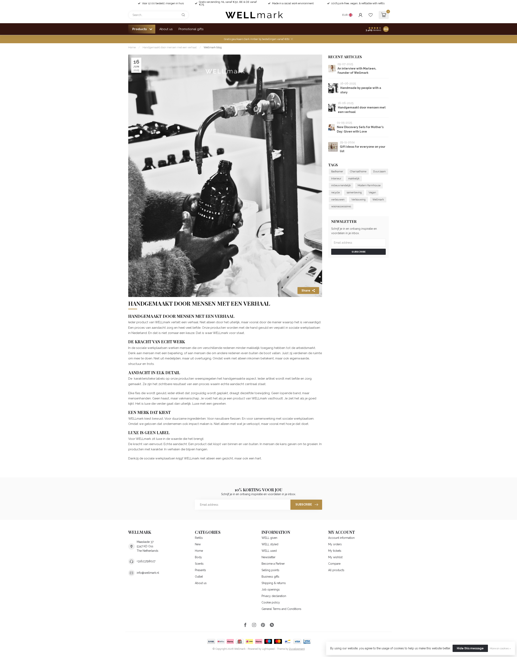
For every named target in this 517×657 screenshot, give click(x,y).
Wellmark (378, 199)
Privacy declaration (274, 596)
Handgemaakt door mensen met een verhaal (170, 47)
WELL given (269, 537)
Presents (200, 570)
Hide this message (470, 648)
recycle (335, 192)
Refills (199, 537)
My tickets (334, 550)
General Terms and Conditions (281, 609)
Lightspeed (268, 648)
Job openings (271, 589)
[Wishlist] (371, 15)
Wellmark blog (213, 47)
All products (336, 570)
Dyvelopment (297, 648)
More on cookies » (500, 648)
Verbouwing (358, 199)
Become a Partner (273, 563)
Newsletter (268, 557)
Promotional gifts (191, 29)
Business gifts (270, 576)
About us (166, 29)
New (198, 544)
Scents (199, 563)
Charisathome (358, 171)
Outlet (199, 576)
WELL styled (270, 544)
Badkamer (337, 171)
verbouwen (338, 199)
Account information (341, 537)
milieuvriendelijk (341, 185)
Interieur (336, 178)
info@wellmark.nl (148, 572)
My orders (335, 544)
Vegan (372, 192)
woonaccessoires (341, 206)
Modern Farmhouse (369, 185)
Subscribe (359, 251)
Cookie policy (271, 602)
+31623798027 (146, 561)
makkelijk (353, 178)
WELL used (269, 550)
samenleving (354, 192)
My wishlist (335, 557)
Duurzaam (379, 171)
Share (306, 290)
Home (132, 47)
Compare (334, 563)
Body (198, 557)
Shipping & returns (274, 583)
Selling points (270, 570)
